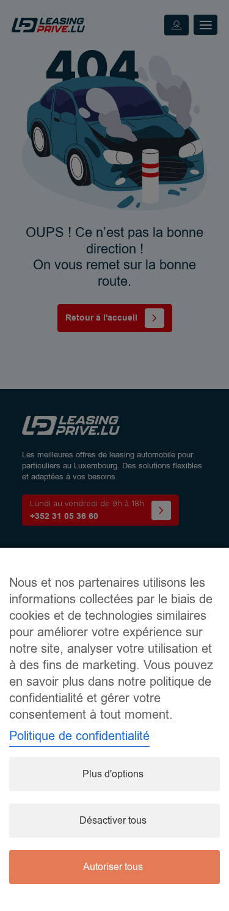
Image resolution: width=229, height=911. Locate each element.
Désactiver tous (113, 820)
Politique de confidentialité (79, 736)
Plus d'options (113, 774)
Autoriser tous (113, 867)
